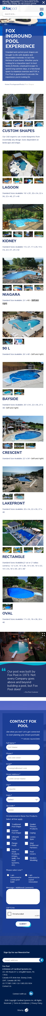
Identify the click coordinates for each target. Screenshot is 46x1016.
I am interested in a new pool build (15, 878)
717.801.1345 (10, 983)
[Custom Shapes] (23, 107)
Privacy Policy (36, 1003)
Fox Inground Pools (17, 84)
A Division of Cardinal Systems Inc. (17, 969)
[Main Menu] (42, 9)
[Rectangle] (23, 533)
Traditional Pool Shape (16, 825)
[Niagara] (23, 270)
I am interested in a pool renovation (34, 878)
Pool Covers (33, 852)
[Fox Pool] (9, 9)
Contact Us (6, 986)
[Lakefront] (23, 479)
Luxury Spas (32, 838)
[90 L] (23, 324)
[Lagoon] (23, 163)
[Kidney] (23, 217)
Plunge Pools (14, 844)
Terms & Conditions (21, 1003)
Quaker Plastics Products (34, 826)
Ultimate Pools (15, 838)
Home (7, 84)
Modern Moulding (33, 859)
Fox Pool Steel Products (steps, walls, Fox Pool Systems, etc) (16, 857)
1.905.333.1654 (26, 983)
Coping (33, 832)
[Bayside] (23, 375)
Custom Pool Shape (16, 831)
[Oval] (23, 589)
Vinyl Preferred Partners (34, 845)
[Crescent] (23, 429)
